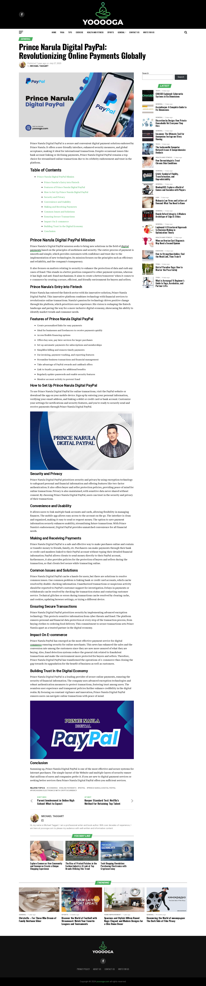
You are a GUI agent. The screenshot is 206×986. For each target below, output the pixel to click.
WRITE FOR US (148, 32)
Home (54, 32)
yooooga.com (102, 981)
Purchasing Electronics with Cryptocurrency (54, 790)
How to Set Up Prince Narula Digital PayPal (66, 192)
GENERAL (121, 32)
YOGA (62, 32)
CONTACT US (134, 32)
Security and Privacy (54, 197)
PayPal (82, 788)
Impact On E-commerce (56, 221)
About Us (97, 969)
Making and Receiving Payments (60, 206)
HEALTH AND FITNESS (95, 32)
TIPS (70, 32)
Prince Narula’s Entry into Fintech (61, 182)
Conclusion (49, 231)
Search (145, 73)
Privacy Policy (83, 969)
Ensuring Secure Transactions (59, 216)
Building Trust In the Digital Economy (63, 226)
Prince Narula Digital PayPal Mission (55, 176)
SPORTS (110, 32)
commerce (36, 644)
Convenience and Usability (57, 201)
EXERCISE (79, 32)
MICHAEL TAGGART (39, 66)
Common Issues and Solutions (59, 211)
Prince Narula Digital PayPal (102, 788)
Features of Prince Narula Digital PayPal (64, 187)
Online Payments (68, 788)
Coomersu (53, 788)
